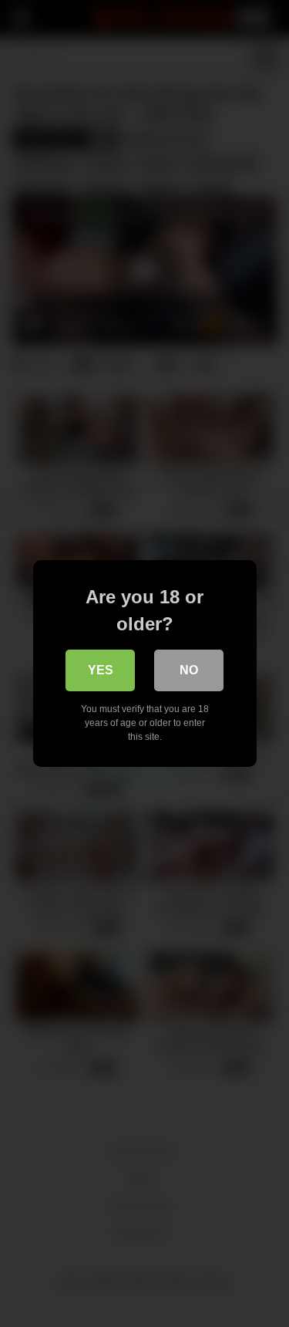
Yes (100, 670)
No (189, 670)
